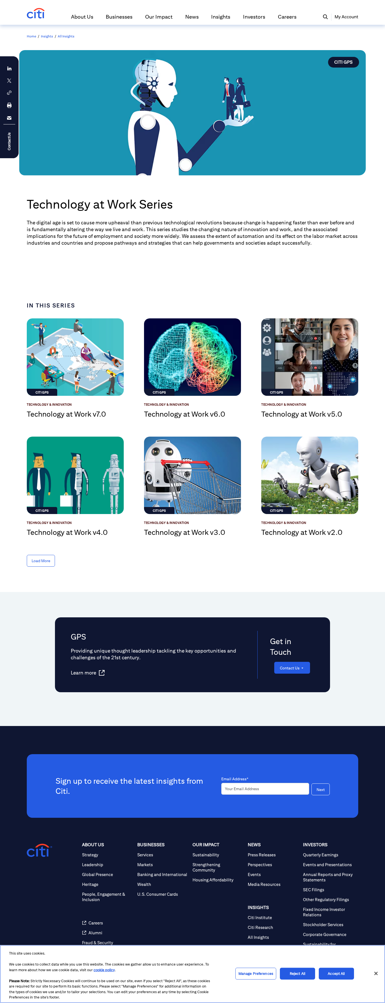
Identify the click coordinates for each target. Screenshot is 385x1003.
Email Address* (234, 779)
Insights (47, 36)
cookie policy (104, 970)
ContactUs (9, 141)
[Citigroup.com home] (39, 850)
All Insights (66, 36)
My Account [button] (346, 16)
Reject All (297, 973)
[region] (192, 974)
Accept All (336, 973)
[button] (82, 19)
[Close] (376, 973)
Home (31, 36)
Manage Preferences (255, 973)
